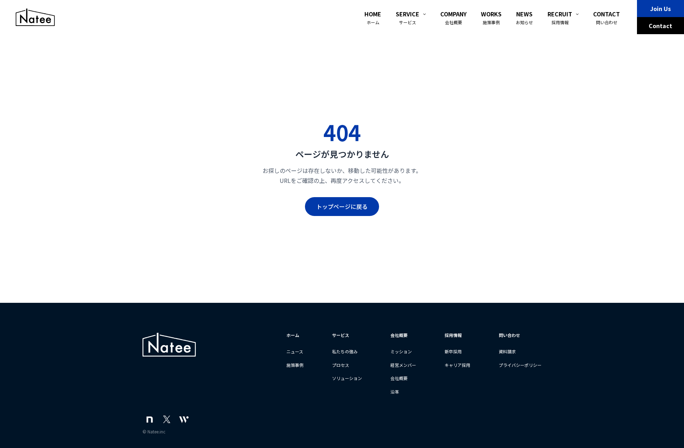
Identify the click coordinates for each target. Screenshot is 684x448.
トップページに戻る (342, 206)
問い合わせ (509, 335)
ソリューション (347, 378)
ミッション (401, 351)
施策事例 (295, 365)
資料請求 (507, 351)
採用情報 (453, 335)
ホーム (292, 335)
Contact (660, 25)
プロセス (340, 365)
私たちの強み (345, 351)
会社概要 (399, 335)
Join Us (660, 8)
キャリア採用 (457, 365)
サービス (340, 335)
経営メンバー (403, 365)
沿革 (394, 392)
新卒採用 (453, 351)
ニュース (294, 351)
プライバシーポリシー (520, 365)
